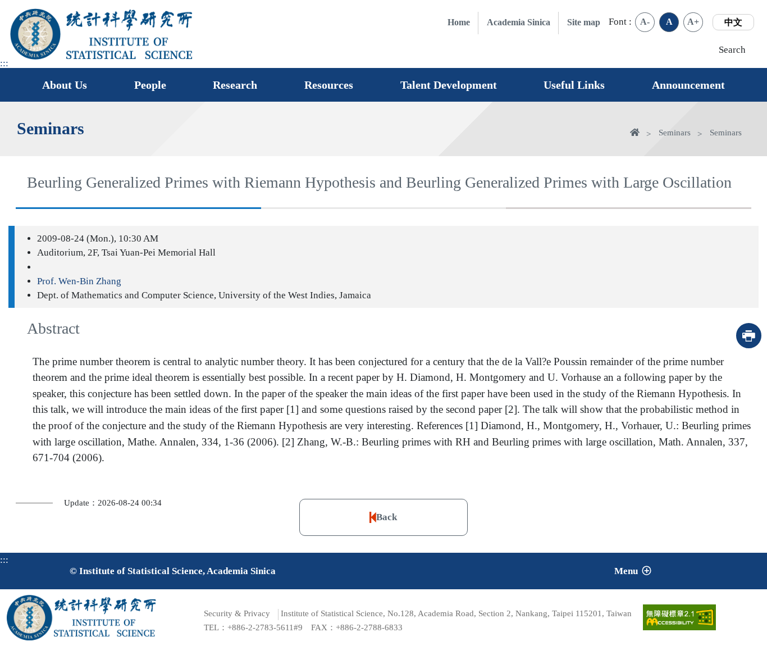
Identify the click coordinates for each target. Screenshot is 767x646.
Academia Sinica (518, 22)
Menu (626, 571)
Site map (583, 22)
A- (645, 21)
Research (235, 85)
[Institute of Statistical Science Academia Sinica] (129, 48)
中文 (733, 22)
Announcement (688, 85)
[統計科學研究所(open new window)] (129, 20)
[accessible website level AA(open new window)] (679, 617)
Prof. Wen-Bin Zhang (79, 281)
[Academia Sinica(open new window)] (35, 34)
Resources (328, 85)
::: (4, 63)
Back (386, 517)
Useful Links (574, 85)
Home (459, 22)
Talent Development (448, 85)
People (150, 85)
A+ (693, 21)
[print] (748, 335)
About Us (64, 85)
